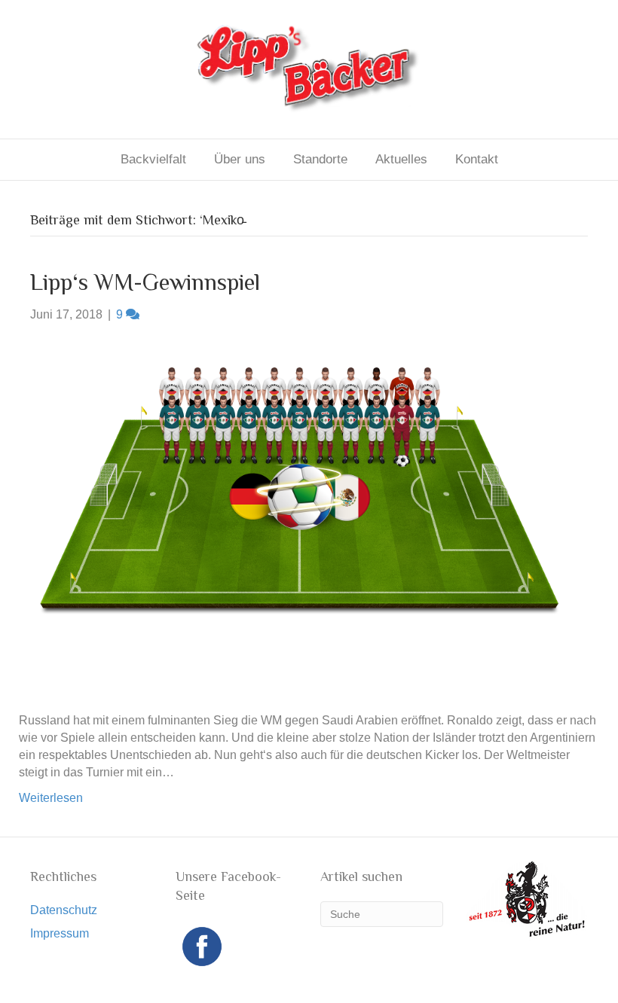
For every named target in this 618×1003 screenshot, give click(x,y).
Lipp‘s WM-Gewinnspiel (145, 282)
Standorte (320, 159)
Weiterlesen (51, 797)
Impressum (59, 933)
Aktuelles (401, 159)
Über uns (239, 159)
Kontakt (476, 159)
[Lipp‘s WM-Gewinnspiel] (299, 516)
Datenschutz (63, 910)
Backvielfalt (153, 159)
